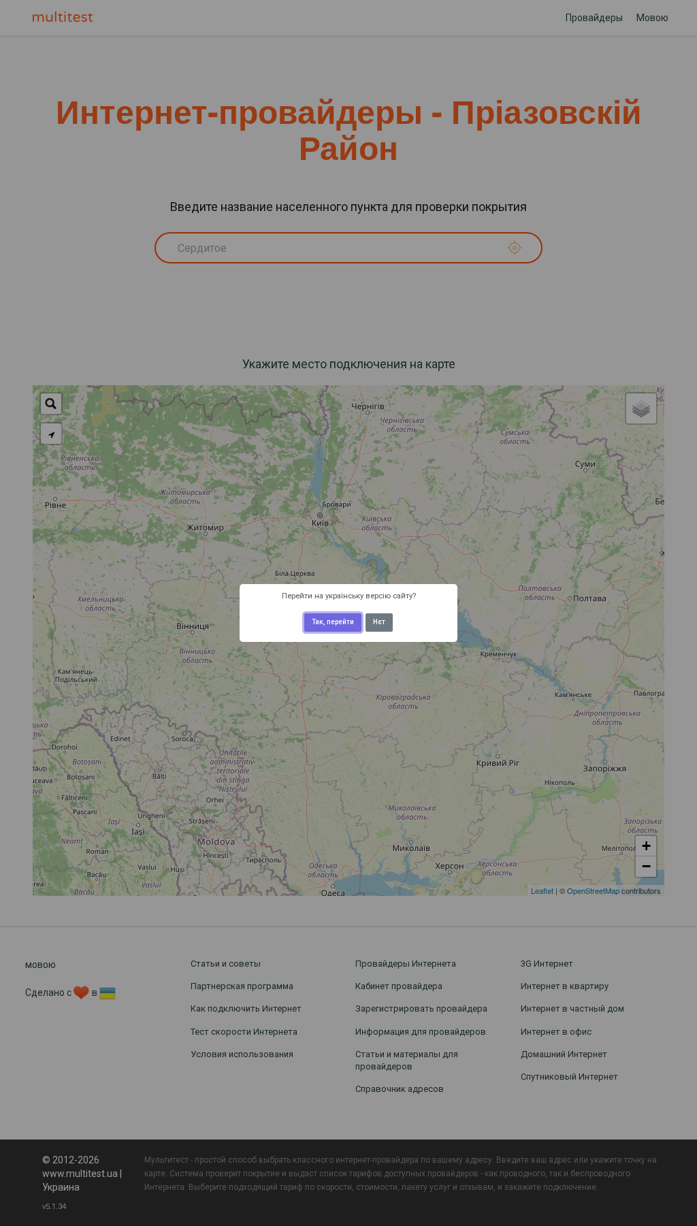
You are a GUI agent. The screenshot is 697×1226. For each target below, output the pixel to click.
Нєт (379, 622)
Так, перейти (333, 622)
